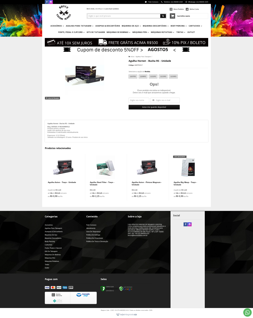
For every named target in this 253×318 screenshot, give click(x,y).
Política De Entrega (93, 235)
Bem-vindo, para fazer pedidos (103, 9)
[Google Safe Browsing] (125, 289)
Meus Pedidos (179, 9)
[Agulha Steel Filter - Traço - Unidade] (105, 177)
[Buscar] (163, 16)
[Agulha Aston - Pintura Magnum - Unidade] (147, 177)
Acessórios (49, 225)
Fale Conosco (153, 2)
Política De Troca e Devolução (97, 241)
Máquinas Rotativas (52, 261)
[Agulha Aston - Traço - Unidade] (63, 177)
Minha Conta (194, 9)
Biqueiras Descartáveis (53, 238)
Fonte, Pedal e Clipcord (53, 248)
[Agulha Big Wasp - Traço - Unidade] (189, 177)
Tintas (47, 265)
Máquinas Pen (50, 258)
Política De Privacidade (94, 238)
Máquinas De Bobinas (53, 255)
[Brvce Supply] (63, 12)
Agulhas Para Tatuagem (143, 56)
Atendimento (90, 228)
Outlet (47, 268)
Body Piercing (50, 241)
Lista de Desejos (53, 98)
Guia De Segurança (93, 232)
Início (132, 56)
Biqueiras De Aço (51, 235)
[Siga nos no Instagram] (51, 2)
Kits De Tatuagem (51, 251)
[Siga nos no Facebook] (47, 2)
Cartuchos (48, 245)
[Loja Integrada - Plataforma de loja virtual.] (126, 314)
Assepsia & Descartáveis (54, 232)
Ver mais (65, 188)
